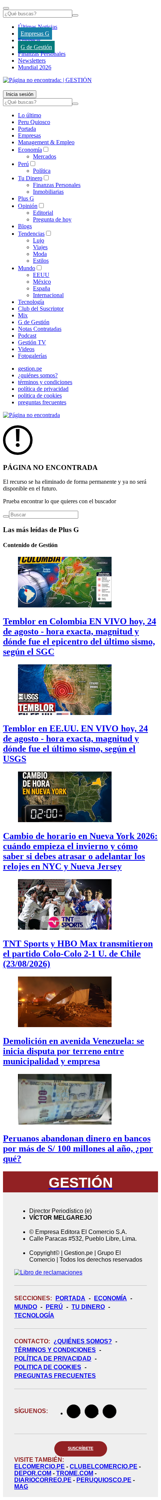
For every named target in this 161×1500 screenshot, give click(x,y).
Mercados (44, 156)
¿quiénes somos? (38, 375)
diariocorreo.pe (43, 1480)
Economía (30, 150)
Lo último (29, 115)
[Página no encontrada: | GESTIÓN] (47, 80)
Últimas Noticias (37, 27)
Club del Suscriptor (41, 308)
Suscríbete (81, 1448)
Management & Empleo (46, 142)
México (42, 281)
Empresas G (35, 33)
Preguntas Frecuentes (55, 1376)
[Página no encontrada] (31, 415)
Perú (23, 164)
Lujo (38, 240)
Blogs (25, 226)
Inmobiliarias (48, 191)
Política (42, 170)
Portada (27, 129)
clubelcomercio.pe (103, 1466)
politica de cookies (40, 395)
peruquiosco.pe (103, 1480)
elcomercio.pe (39, 1466)
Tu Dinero (30, 178)
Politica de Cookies (47, 1367)
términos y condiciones (45, 382)
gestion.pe (30, 368)
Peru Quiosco (34, 122)
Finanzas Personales (42, 54)
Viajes (40, 247)
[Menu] (6, 8)
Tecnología (31, 302)
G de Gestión (36, 47)
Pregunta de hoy (52, 219)
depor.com (32, 1473)
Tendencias (31, 233)
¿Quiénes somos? (83, 1341)
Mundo (26, 268)
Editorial (43, 212)
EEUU (41, 275)
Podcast (27, 335)
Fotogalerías (32, 356)
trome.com (74, 1473)
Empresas (29, 40)
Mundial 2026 (34, 67)
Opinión (27, 206)
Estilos (41, 260)
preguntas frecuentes (42, 402)
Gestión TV (32, 342)
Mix (23, 315)
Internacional (48, 295)
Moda (40, 254)
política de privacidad (43, 389)
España (41, 288)
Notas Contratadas (39, 329)
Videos (26, 349)
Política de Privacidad (52, 1358)
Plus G (26, 198)
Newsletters (32, 60)
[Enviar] (75, 15)
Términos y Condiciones (55, 1350)
